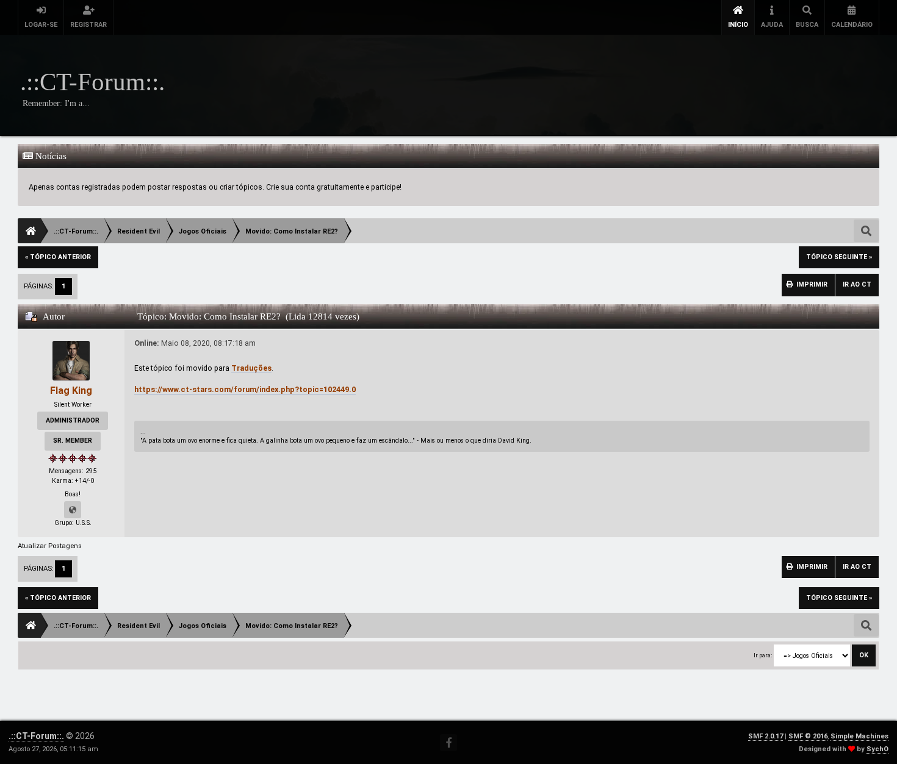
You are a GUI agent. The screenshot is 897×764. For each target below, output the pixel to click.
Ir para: (763, 655)
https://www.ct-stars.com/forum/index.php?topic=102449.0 (245, 389)
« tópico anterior (58, 257)
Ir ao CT (857, 284)
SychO (877, 749)
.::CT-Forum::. (36, 736)
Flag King (71, 390)
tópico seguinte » (839, 257)
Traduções (251, 368)
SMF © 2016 (807, 736)
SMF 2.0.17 (765, 736)
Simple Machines (859, 736)
